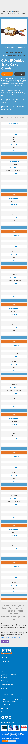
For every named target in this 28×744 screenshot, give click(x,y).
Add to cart (5, 641)
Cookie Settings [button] (12, 740)
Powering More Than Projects (7, 684)
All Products (19, 73)
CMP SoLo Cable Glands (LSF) (8, 13)
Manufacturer (16, 11)
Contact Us (3, 680)
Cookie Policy (4, 677)
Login (5, 657)
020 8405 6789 (8, 695)
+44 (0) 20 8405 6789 (14, 52)
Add (14, 158)
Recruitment (3, 673)
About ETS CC (4, 678)
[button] (24, 21)
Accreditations (4, 683)
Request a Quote (4, 670)
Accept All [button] (5, 740)
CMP (22, 11)
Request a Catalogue (5, 681)
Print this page (6, 73)
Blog (2, 671)
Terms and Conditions (5, 675)
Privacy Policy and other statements (8, 674)
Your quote (7, 661)
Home (10, 11)
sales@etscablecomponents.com (16, 55)
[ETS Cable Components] (6, 654)
